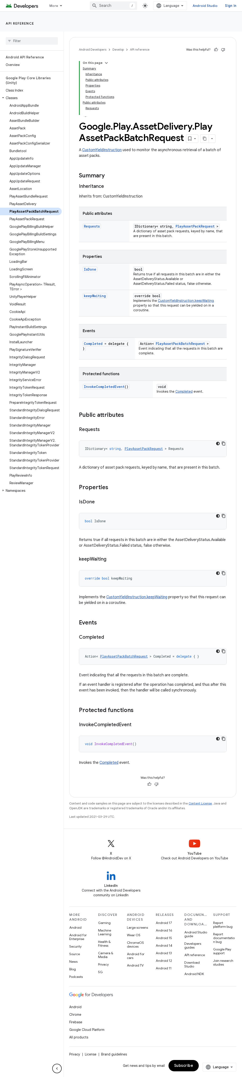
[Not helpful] (223, 49)
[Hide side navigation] (57, 1068)
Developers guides (192, 945)
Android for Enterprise (78, 937)
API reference (20, 23)
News (73, 961)
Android (75, 927)
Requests (92, 226)
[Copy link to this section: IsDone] (99, 502)
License (90, 1054)
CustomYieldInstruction (102, 150)
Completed (93, 343)
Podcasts (76, 977)
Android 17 (164, 923)
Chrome (75, 1014)
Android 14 (164, 945)
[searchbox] (32, 41)
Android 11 (164, 968)
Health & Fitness (104, 944)
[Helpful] (216, 49)
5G (100, 972)
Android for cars (135, 956)
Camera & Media (105, 955)
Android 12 (164, 960)
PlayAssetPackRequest (195, 226)
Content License (200, 803)
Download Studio (192, 964)
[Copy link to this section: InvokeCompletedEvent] (136, 725)
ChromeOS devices (135, 945)
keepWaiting (95, 296)
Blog (72, 969)
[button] (31, 98)
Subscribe (183, 1065)
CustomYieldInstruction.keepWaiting (186, 301)
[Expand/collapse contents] (106, 63)
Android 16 (164, 930)
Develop (118, 50)
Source (74, 954)
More (53, 6)
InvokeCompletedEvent (104, 386)
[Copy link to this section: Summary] (109, 176)
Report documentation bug (224, 938)
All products (78, 1037)
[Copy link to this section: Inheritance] (108, 186)
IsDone (90, 269)
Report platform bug (223, 925)
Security (75, 946)
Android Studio (205, 6)
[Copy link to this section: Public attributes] (128, 415)
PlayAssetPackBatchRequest (180, 343)
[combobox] (113, 5)
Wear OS (133, 935)
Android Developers (92, 50)
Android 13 (164, 953)
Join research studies (223, 962)
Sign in (230, 6)
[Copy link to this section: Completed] (108, 637)
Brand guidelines (114, 1054)
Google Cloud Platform (86, 1030)
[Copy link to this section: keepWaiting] (111, 559)
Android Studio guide (195, 934)
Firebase (75, 1022)
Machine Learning (104, 932)
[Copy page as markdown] (204, 139)
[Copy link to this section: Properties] (113, 488)
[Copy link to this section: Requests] (104, 430)
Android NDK (194, 974)
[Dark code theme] (218, 443)
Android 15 (164, 938)
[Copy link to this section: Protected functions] (138, 710)
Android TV (135, 965)
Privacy (103, 964)
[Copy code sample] (223, 443)
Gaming (104, 923)
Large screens (137, 927)
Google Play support (222, 951)
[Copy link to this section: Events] (101, 623)
